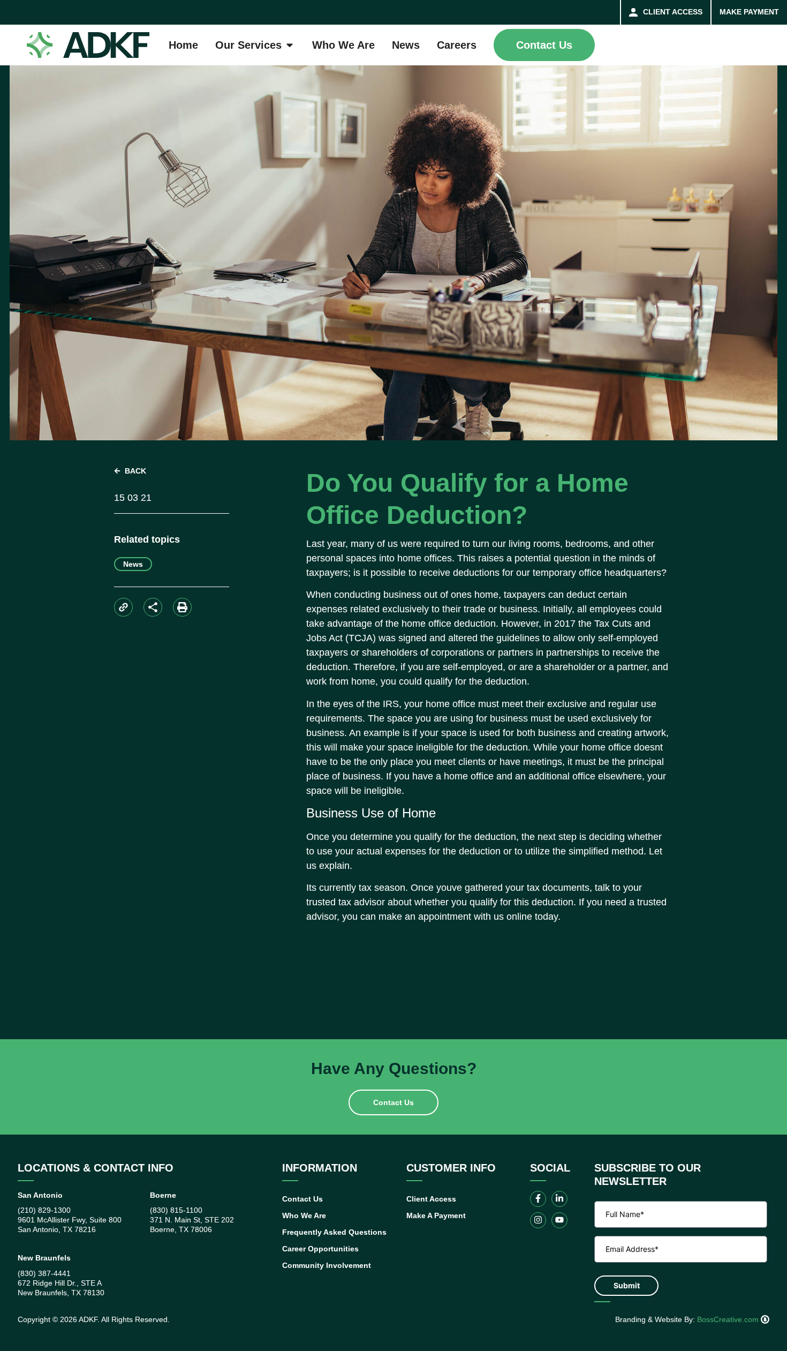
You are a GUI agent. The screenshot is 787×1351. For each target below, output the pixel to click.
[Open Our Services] (289, 45)
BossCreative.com (729, 1319)
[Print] (182, 607)
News (133, 564)
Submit (627, 1285)
